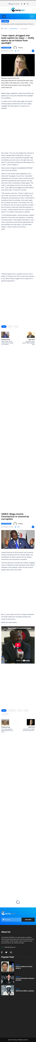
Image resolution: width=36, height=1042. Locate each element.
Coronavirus (12, 710)
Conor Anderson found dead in (24, 967)
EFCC (19, 710)
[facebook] (21, 4)
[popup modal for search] (32, 16)
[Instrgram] (27, 4)
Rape (16, 326)
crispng (20, 47)
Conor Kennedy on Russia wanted (25, 979)
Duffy (10, 326)
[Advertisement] (18, 130)
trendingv (5, 714)
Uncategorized (6, 523)
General (18, 964)
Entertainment (13, 28)
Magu (26, 710)
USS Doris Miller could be (25, 991)
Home (5, 28)
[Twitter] (24, 4)
